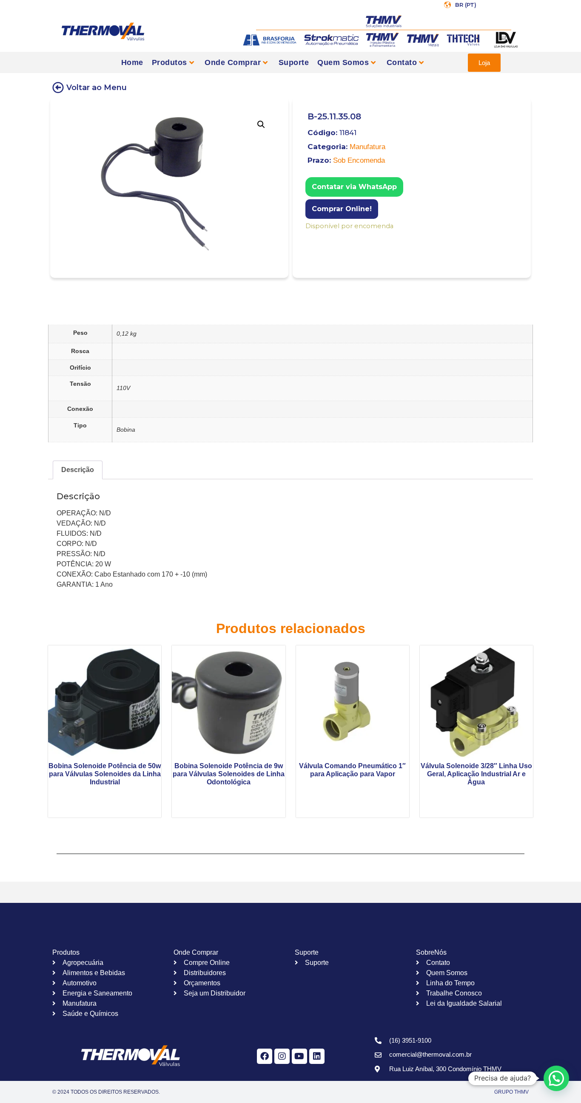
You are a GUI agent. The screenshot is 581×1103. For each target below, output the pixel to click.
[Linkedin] (317, 1056)
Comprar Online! (342, 209)
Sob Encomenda (359, 160)
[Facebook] (264, 1056)
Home (132, 62)
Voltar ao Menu (96, 87)
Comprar (311, 237)
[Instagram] (282, 1056)
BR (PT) (465, 4)
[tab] (78, 470)
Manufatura (367, 147)
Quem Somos (343, 62)
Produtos (169, 62)
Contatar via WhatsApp (354, 187)
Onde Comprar (233, 62)
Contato (402, 62)
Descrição (77, 469)
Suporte (294, 62)
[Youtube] (299, 1056)
